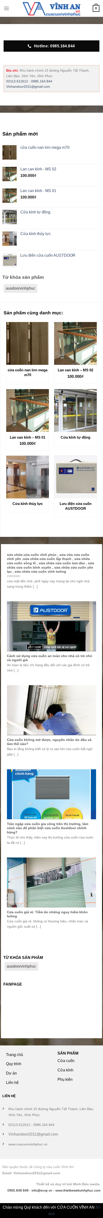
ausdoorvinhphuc (20, 288)
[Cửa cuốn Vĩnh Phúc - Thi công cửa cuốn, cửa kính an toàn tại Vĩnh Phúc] (51, 8)
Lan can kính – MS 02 (75, 370)
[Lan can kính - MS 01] (27, 410)
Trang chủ (14, 1055)
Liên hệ (12, 1083)
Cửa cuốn (65, 1061)
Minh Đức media (86, 1184)
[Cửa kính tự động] (75, 410)
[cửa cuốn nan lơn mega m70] (27, 343)
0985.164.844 (41, 81)
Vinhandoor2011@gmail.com (28, 86)
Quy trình (13, 1064)
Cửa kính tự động (75, 437)
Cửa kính (65, 1070)
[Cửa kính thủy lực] (27, 477)
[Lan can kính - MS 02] (75, 343)
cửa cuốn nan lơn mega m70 (27, 372)
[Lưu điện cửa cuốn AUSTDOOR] (75, 477)
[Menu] (6, 8)
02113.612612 (17, 81)
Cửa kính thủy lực (27, 504)
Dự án (11, 1073)
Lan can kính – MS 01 (27, 437)
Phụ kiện (65, 1079)
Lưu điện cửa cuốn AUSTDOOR (76, 506)
